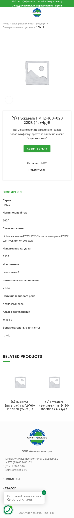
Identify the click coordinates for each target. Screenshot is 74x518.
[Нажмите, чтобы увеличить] (9, 100)
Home (6, 23)
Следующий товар (11, 33)
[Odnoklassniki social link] (39, 173)
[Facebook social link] (18, 173)
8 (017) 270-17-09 (14, 466)
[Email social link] (27, 173)
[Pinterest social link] (31, 173)
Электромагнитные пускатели (19, 27)
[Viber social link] (56, 173)
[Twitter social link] (22, 173)
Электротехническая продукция (29, 23)
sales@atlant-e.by (53, 1)
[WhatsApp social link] (43, 173)
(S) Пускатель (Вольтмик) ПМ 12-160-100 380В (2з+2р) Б (20, 405)
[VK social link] (47, 173)
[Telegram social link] (51, 173)
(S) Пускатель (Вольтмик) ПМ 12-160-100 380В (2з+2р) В (54, 405)
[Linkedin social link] (35, 173)
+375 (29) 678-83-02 (28, 1)
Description (12, 192)
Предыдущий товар (4, 33)
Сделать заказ (37, 148)
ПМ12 (41, 27)
